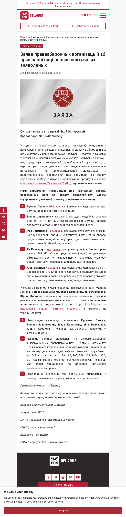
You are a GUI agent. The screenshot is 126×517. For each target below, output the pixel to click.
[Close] (123, 490)
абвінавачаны (57, 206)
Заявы (23, 37)
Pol (96, 15)
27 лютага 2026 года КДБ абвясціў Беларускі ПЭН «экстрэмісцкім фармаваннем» (63, 5)
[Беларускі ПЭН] (31, 15)
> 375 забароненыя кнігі (84, 26)
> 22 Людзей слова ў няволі (42, 26)
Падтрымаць (63, 485)
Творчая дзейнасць (32, 46)
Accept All (63, 510)
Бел (83, 15)
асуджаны (60, 216)
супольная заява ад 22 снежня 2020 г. (45, 183)
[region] (63, 502)
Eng (89, 15)
